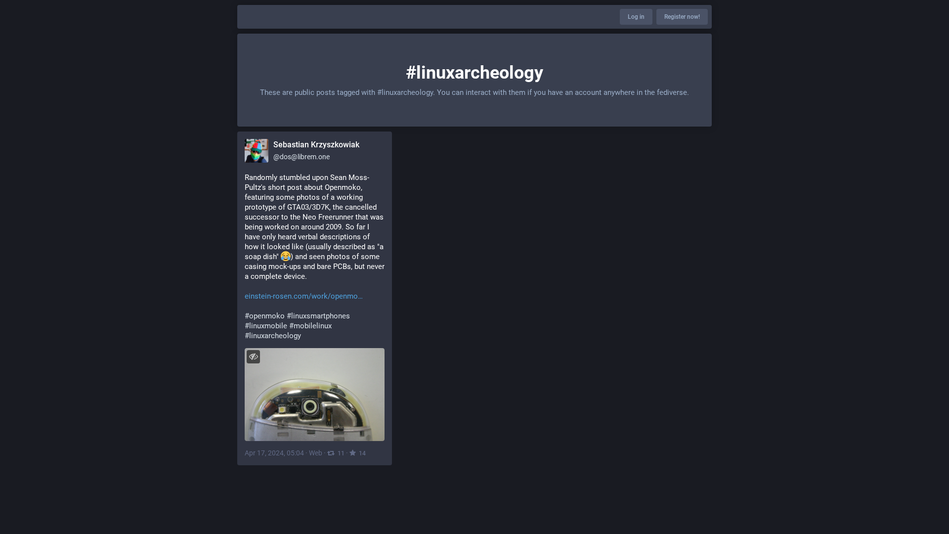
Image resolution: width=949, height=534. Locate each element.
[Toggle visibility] (253, 356)
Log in (636, 16)
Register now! (682, 16)
